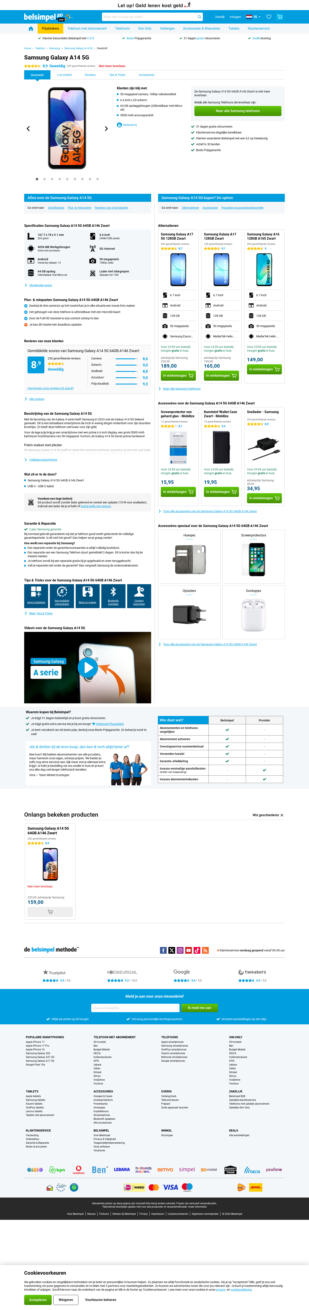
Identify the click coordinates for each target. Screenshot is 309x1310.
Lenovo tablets (34, 1111)
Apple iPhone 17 (35, 1042)
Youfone (98, 1083)
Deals (233, 1130)
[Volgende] (106, 128)
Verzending (32, 1135)
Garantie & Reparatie (37, 1142)
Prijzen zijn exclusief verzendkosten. (196, 1203)
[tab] (37, 179)
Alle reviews (36, 399)
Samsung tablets (35, 1100)
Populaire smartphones (45, 1037)
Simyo (97, 1076)
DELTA (97, 1053)
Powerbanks (101, 1103)
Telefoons (122, 28)
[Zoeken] (199, 16)
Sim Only (145, 28)
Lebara (97, 1064)
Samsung (54, 48)
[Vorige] (28, 128)
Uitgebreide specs (40, 285)
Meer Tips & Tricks (41, 613)
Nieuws (91, 1213)
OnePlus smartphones (173, 1049)
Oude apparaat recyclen (174, 1107)
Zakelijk (235, 1091)
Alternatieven (190, 207)
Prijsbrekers (50, 28)
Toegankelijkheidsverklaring (109, 1142)
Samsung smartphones (174, 1045)
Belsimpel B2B (237, 1096)
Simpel (97, 1072)
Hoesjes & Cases (103, 1096)
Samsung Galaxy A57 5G (40, 1057)
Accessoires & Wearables (201, 28)
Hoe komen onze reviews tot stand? (51, 388)
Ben (96, 1045)
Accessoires (210, 207)
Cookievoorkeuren (178, 1213)
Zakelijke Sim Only (239, 1107)
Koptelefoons (101, 1111)
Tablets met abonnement (40, 1115)
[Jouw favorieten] (269, 17)
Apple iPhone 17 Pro (37, 1045)
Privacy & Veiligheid (105, 1139)
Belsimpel (101, 1130)
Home (27, 48)
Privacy (143, 1213)
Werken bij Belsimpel (124, 1213)
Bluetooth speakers (104, 1118)
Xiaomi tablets (34, 1103)
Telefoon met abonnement (87, 28)
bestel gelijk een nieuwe (96, 506)
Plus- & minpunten (79, 207)
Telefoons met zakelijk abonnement (249, 1103)
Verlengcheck (168, 1096)
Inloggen (235, 16)
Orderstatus (32, 1139)
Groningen (167, 1135)
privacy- (221, 1289)
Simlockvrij (130, 125)
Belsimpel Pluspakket (110, 724)
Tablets (233, 28)
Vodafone (99, 1079)
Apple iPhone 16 (35, 1049)
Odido (97, 1068)
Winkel (166, 1130)
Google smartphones (173, 1060)
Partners (104, 1213)
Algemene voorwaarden (205, 1213)
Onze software (102, 1146)
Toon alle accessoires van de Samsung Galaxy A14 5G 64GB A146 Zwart (210, 511)
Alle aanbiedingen (239, 1135)
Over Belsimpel (102, 1135)
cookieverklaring (241, 1289)
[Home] (31, 29)
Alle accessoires (103, 1122)
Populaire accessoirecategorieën (242, 207)
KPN (96, 1060)
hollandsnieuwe (102, 1057)
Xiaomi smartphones (173, 1053)
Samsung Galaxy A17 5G (40, 1060)
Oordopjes (99, 1107)
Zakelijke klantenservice (242, 1100)
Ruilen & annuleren (36, 1146)
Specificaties (56, 207)
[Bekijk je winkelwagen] (280, 17)
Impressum (157, 1213)
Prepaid (165, 1103)
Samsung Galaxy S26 (38, 1053)
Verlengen (167, 28)
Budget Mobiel (102, 1049)
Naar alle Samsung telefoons (182, 388)
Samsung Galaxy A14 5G (78, 48)
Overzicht (102, 48)
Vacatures (99, 1150)
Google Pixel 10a (35, 1064)
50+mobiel (100, 1042)
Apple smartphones (172, 1042)
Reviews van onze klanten (111, 207)
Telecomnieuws (170, 1100)
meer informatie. (197, 1206)
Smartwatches (102, 1115)
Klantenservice (258, 28)
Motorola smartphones (174, 1057)
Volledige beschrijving (43, 459)
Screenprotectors (103, 1100)
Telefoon (40, 48)
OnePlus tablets (35, 1107)
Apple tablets (33, 1096)
